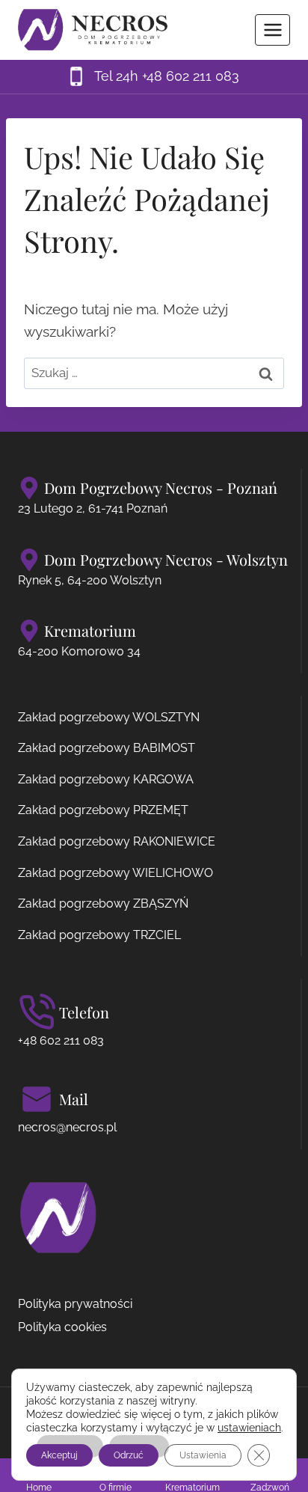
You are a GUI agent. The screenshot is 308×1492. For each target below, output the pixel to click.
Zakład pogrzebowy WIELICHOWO (115, 873)
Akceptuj (59, 1455)
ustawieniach (249, 1428)
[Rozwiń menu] (272, 29)
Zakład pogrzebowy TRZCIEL (99, 935)
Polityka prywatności (75, 1304)
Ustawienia (203, 1455)
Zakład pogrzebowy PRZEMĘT (103, 810)
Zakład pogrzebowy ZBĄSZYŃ (103, 903)
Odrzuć (129, 1455)
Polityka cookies (62, 1327)
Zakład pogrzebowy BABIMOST (106, 748)
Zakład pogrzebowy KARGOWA (106, 779)
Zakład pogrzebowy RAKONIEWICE (116, 841)
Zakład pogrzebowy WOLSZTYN (109, 717)
